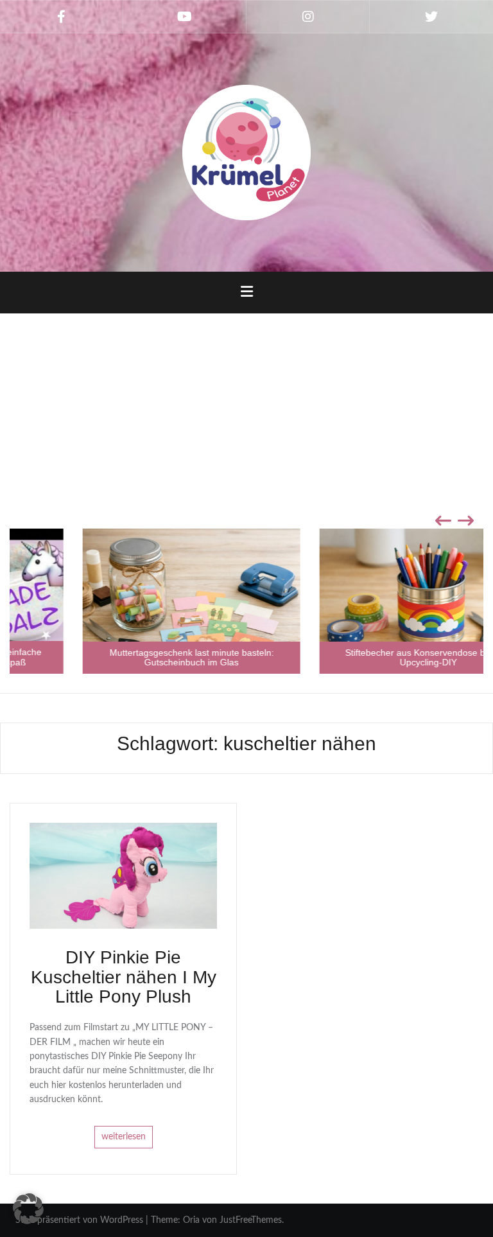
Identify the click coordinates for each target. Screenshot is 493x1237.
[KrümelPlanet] (246, 152)
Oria (191, 1220)
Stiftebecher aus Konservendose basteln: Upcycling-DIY (365, 657)
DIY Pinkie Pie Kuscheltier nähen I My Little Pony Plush (123, 977)
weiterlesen (123, 1137)
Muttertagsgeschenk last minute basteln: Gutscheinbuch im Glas (128, 657)
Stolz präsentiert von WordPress (79, 1220)
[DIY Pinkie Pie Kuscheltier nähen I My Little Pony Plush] (123, 875)
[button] (28, 1208)
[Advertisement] (246, 413)
